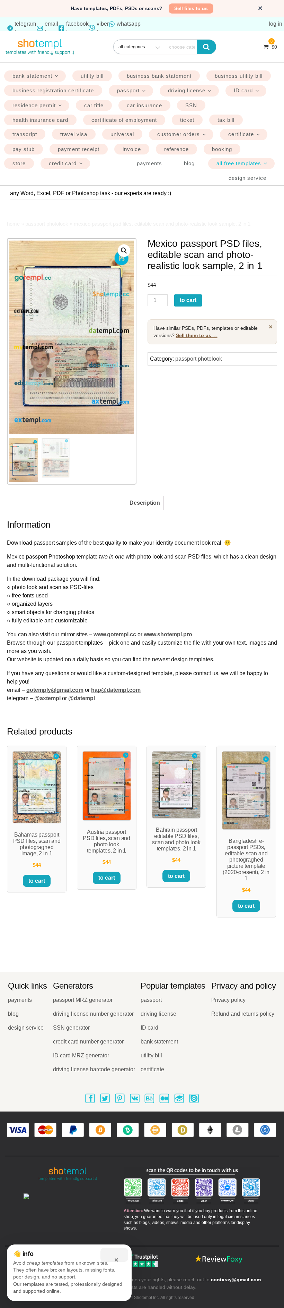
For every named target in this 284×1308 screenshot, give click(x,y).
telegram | (25, 28)
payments (149, 163)
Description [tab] (145, 503)
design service (247, 178)
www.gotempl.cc (115, 634)
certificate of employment (124, 120)
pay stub (23, 149)
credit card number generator (88, 1042)
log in (275, 24)
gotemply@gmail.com (54, 690)
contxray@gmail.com (236, 1279)
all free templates (238, 163)
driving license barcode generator (94, 1069)
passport (128, 90)
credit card (63, 163)
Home (13, 224)
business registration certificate (53, 90)
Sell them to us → (197, 335)
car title (94, 105)
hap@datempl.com (116, 690)
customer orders (178, 134)
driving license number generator (93, 1014)
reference (176, 149)
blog (189, 163)
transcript (24, 134)
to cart (188, 300)
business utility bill (239, 76)
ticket (187, 120)
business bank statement (159, 76)
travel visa (73, 134)
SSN (191, 105)
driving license (186, 90)
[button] (124, 250)
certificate (241, 134)
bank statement (32, 76)
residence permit (34, 105)
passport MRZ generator (83, 1000)
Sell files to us (191, 8)
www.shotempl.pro (168, 634)
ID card (243, 90)
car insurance (144, 105)
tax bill (226, 120)
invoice (132, 149)
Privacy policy (228, 1000)
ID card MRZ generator (81, 1055)
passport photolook (46, 224)
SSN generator (71, 1028)
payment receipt (78, 149)
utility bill (92, 76)
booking (222, 149)
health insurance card (40, 120)
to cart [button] (36, 881)
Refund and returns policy (242, 1014)
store (19, 163)
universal (122, 134)
